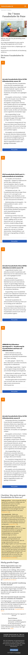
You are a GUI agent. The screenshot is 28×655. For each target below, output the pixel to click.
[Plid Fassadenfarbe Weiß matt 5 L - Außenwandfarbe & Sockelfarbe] (14, 164)
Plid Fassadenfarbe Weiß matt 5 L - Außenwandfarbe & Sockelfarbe (13, 175)
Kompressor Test (13, 524)
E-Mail (11, 628)
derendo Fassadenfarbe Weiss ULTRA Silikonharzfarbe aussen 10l (14, 80)
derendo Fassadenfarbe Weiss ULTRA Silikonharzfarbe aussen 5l (14, 417)
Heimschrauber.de (7, 6)
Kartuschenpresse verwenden (9, 557)
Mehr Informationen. (16, 645)
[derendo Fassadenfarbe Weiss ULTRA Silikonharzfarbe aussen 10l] (14, 69)
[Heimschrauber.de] (14, 2)
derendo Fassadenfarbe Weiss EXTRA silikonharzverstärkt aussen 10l (14, 267)
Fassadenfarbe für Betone (9, 580)
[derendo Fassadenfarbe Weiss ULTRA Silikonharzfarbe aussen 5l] (14, 406)
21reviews (18, 652)
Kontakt (5, 636)
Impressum (14, 636)
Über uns (21, 634)
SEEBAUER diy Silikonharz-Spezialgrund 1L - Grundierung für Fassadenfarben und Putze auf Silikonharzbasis (13, 347)
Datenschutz (21, 636)
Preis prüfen (14, 149)
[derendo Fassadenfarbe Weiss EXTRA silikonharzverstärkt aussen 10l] (14, 256)
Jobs (9, 636)
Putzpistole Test (6, 512)
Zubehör (9, 10)
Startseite (3, 10)
